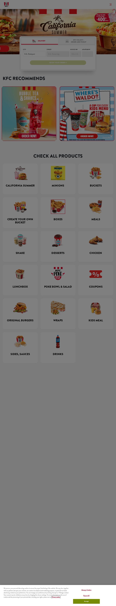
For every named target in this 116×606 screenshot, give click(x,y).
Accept (86, 601)
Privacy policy (56, 597)
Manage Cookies (86, 590)
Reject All (86, 596)
